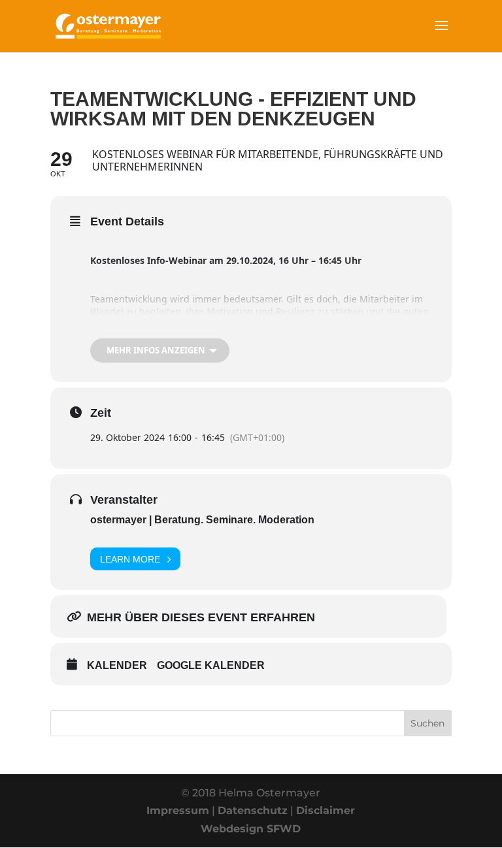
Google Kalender (211, 665)
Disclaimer (325, 810)
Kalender (117, 665)
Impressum (177, 810)
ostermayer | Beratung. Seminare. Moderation (202, 519)
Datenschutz (253, 810)
